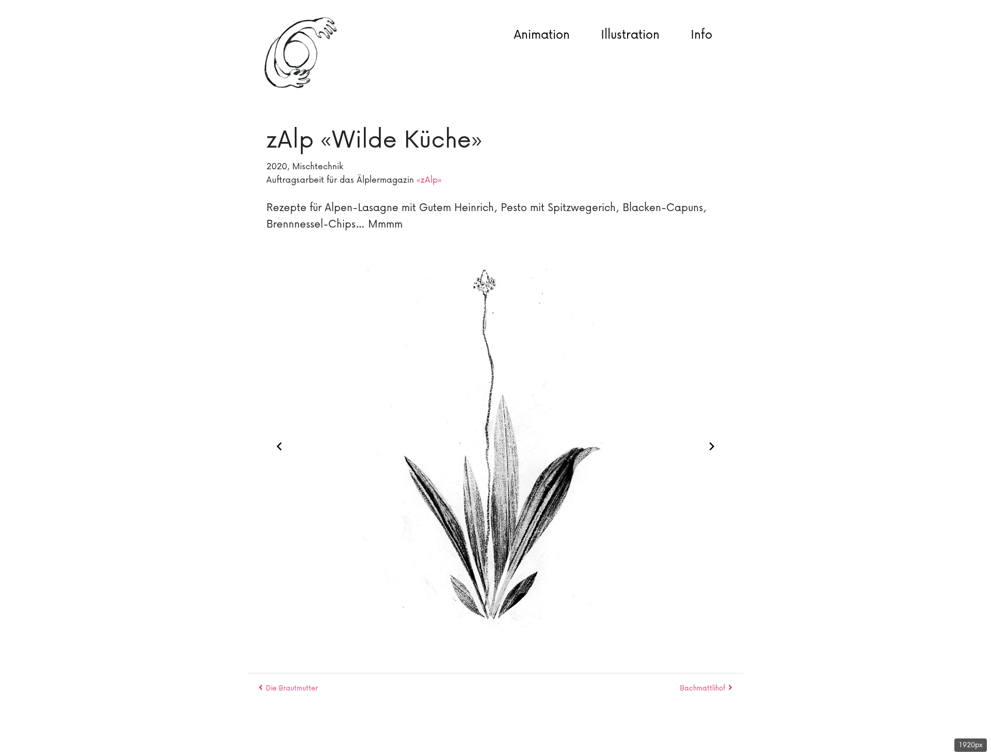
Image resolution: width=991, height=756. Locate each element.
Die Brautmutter (292, 687)
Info (701, 34)
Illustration (630, 34)
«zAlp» (429, 179)
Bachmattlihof (702, 687)
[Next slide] (712, 444)
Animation (542, 34)
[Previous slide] (279, 444)
